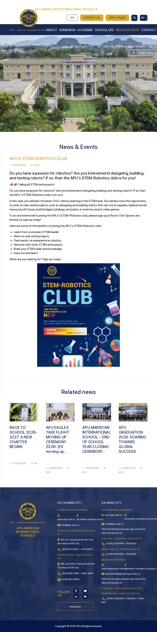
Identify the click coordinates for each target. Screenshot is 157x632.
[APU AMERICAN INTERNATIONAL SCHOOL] (29, 20)
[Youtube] (85, 590)
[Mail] (85, 596)
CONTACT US (92, 17)
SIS (72, 17)
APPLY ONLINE (117, 17)
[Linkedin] (76, 596)
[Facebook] (76, 590)
